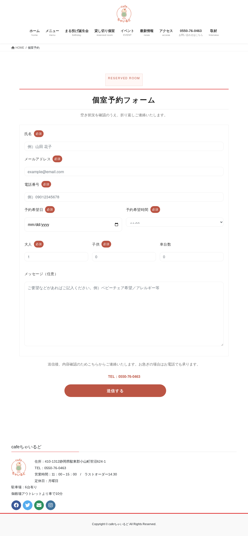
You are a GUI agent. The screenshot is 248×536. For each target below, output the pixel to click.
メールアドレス (42, 158)
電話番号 (36, 184)
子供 (100, 244)
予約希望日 (38, 209)
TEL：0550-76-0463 (124, 376)
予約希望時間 (142, 209)
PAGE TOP (237, 516)
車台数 (165, 244)
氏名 (33, 133)
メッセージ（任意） (41, 273)
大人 (33, 244)
